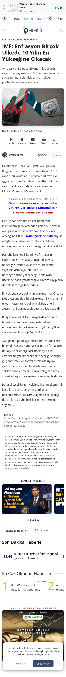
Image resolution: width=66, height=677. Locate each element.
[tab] (28, 520)
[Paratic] (33, 31)
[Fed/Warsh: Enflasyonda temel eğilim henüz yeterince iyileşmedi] (27, 499)
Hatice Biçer (16, 155)
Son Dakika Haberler (22, 542)
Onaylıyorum (43, 663)
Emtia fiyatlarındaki (38, 236)
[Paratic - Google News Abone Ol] (49, 156)
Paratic (6, 39)
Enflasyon (41, 530)
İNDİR (58, 7)
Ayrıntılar (21, 663)
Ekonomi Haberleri (24, 39)
